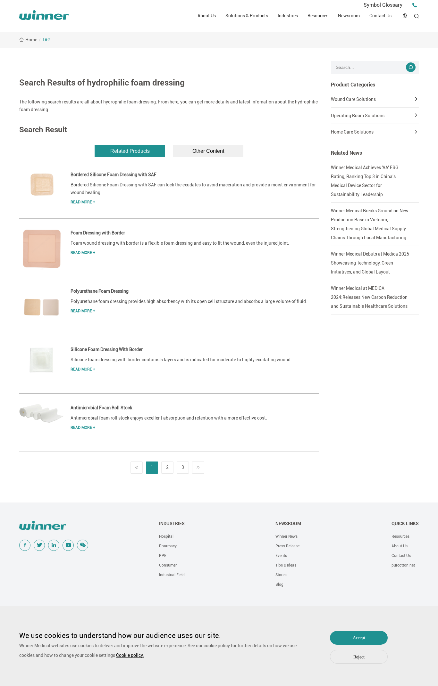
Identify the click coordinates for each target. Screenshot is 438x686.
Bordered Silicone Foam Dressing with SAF (113, 174)
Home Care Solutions (352, 132)
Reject (359, 657)
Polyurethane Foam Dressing (100, 291)
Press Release (287, 546)
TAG (46, 39)
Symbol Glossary (383, 5)
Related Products (130, 151)
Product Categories (353, 85)
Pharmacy (168, 546)
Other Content (208, 151)
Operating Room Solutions (357, 115)
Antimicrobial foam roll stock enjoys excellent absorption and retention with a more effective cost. (169, 418)
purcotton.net (403, 565)
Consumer (168, 565)
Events (281, 555)
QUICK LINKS (405, 523)
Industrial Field (172, 575)
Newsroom (349, 15)
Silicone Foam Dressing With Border (107, 349)
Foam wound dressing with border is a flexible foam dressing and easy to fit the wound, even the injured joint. (180, 243)
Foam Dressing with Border (98, 232)
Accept (359, 637)
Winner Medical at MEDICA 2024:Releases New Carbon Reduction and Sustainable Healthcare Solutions (369, 297)
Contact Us (380, 15)
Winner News (286, 536)
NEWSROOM (288, 523)
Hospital (166, 536)
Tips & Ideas (285, 565)
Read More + (83, 202)
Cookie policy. (130, 655)
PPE (162, 555)
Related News (346, 153)
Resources (317, 15)
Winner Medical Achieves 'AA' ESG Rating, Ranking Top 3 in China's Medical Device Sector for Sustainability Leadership (364, 181)
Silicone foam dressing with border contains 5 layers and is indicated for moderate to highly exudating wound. (181, 359)
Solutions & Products (246, 15)
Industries (288, 15)
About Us (207, 15)
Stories (281, 575)
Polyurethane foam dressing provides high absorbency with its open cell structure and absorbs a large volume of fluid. (189, 301)
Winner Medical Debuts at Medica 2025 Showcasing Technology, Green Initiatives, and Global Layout (370, 262)
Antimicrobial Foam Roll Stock (101, 407)
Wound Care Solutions (353, 99)
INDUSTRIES (172, 523)
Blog (279, 584)
